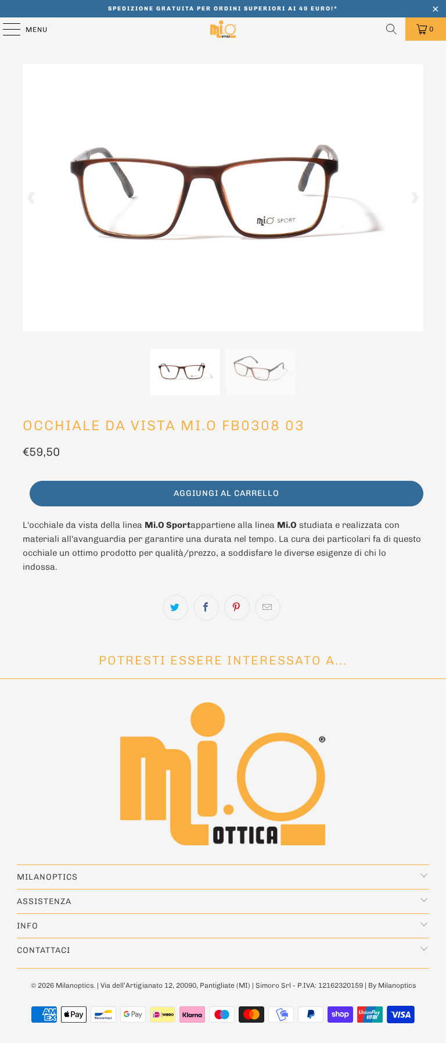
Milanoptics (74, 985)
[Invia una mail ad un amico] (267, 607)
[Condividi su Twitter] (175, 607)
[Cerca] (391, 29)
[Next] (414, 197)
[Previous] (31, 197)
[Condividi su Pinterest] (237, 607)
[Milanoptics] (223, 29)
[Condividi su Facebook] (206, 607)
